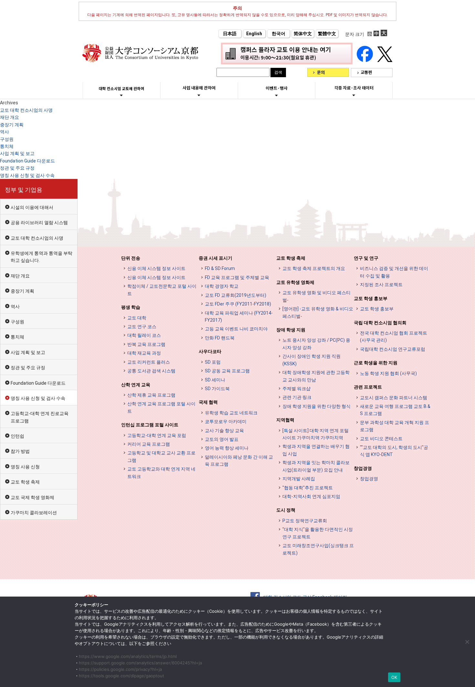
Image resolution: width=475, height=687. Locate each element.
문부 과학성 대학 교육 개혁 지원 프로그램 (394, 426)
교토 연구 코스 (141, 326)
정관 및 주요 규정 (17, 168)
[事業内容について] (199, 95)
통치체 (7, 146)
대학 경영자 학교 (221, 286)
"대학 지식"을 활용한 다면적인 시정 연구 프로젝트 (317, 533)
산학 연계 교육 (135, 384)
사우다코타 (210, 351)
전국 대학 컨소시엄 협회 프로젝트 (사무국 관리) (393, 336)
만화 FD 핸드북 (220, 337)
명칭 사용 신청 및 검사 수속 (27, 175)
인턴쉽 (17, 436)
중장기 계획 (12, 124)
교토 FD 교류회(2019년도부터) (235, 295)
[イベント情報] (276, 95)
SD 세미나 (215, 379)
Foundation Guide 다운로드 (27, 160)
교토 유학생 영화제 (295, 282)
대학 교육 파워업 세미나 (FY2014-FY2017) (239, 316)
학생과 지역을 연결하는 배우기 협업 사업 (316, 450)
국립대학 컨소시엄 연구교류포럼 (392, 349)
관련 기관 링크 (296, 397)
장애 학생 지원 (290, 329)
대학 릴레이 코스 (144, 335)
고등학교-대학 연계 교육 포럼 (156, 435)
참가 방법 (20, 451)
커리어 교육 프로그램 (148, 444)
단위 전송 (130, 258)
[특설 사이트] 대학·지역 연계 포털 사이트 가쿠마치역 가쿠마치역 (315, 434)
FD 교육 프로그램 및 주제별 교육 (237, 277)
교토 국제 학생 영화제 (32, 497)
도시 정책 (285, 510)
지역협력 (285, 419)
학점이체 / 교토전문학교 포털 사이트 (161, 290)
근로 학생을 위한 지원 (375, 362)
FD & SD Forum (220, 268)
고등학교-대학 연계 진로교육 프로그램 (40, 417)
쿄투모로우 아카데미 (226, 421)
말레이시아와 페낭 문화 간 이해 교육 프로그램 (239, 460)
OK (394, 677)
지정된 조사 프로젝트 (381, 284)
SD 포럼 (213, 362)
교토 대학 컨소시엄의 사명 (26, 110)
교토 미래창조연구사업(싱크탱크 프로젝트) (318, 549)
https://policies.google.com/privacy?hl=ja (120, 669)
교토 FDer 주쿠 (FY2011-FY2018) (238, 304)
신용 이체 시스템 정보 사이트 (156, 268)
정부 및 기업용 (23, 189)
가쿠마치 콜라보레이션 (34, 512)
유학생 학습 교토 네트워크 (231, 412)
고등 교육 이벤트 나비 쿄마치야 (236, 328)
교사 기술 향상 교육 (224, 430)
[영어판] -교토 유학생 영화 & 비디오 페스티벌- (317, 312)
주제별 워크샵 (296, 388)
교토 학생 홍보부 (370, 298)
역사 (4, 131)
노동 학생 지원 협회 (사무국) (388, 373)
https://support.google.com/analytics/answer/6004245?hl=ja (140, 662)
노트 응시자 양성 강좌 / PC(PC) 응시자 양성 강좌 (316, 344)
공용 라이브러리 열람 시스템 (39, 222)
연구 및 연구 (366, 258)
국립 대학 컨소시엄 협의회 (380, 322)
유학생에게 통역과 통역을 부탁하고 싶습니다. (41, 257)
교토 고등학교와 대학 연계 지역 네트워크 (161, 472)
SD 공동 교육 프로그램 (227, 370)
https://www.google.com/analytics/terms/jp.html (128, 656)
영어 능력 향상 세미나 (226, 448)
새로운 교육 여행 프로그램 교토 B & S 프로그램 (395, 410)
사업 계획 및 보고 (17, 153)
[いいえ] (467, 642)
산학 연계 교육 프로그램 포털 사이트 (161, 407)
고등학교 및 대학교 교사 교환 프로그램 (161, 456)
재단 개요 (9, 117)
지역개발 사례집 (298, 478)
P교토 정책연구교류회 (304, 520)
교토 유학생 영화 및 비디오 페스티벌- (316, 296)
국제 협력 (208, 402)
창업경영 (363, 468)
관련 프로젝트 (368, 387)
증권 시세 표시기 (215, 258)
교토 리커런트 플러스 (148, 362)
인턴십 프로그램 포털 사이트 (149, 424)
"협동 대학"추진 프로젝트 (307, 487)
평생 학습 (130, 307)
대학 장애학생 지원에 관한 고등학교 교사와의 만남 (316, 376)
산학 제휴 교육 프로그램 (151, 395)
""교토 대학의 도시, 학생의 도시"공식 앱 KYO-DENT (394, 451)
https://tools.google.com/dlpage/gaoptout (121, 675)
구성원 (7, 139)
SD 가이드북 (217, 388)
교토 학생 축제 (25, 481)
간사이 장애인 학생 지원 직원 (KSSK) (311, 360)
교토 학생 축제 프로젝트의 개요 (313, 268)
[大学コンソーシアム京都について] (121, 95)
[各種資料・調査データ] (354, 95)
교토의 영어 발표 (221, 439)
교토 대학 (136, 317)
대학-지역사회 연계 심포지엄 (311, 496)
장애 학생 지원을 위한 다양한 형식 (316, 406)
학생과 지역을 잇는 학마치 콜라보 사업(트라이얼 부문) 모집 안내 (316, 466)
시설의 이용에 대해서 (32, 207)
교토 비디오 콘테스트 (381, 438)
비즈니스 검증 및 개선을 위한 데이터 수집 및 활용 (394, 272)
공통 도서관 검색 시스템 (151, 370)
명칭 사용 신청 (25, 466)
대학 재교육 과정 (144, 353)
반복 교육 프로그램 (146, 344)
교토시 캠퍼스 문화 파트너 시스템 (393, 397)
